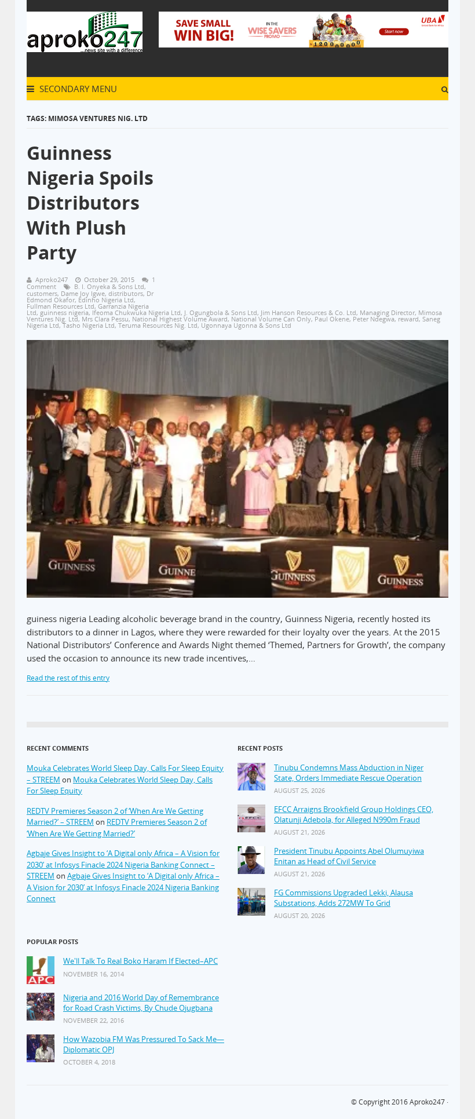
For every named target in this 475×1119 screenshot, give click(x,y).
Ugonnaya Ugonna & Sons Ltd (246, 325)
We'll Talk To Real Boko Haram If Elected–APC (140, 961)
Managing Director (387, 312)
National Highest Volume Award (180, 319)
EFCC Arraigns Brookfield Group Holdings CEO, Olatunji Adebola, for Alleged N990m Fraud (353, 814)
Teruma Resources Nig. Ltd (158, 325)
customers (42, 293)
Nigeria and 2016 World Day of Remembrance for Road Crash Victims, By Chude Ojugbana (141, 1003)
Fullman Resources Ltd (60, 306)
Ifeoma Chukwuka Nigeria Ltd (136, 312)
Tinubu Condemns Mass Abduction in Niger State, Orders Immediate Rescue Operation (348, 773)
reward (408, 319)
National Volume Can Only (271, 319)
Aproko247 (427, 1102)
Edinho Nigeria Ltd (106, 299)
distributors (125, 293)
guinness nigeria (64, 312)
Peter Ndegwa (373, 319)
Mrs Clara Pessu (105, 319)
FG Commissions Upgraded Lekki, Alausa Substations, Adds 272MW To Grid (343, 898)
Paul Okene (332, 319)
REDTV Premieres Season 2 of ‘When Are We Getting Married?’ (117, 828)
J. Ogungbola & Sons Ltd (220, 312)
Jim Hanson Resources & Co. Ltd (308, 312)
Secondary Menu (77, 88)
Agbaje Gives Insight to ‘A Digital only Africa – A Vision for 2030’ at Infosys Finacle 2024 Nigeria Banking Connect (123, 887)
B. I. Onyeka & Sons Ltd (109, 286)
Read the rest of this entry (68, 678)
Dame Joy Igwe (83, 293)
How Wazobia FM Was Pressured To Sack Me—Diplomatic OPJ (143, 1044)
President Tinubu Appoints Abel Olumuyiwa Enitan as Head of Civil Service (349, 856)
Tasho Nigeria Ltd (89, 325)
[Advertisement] (317, 208)
